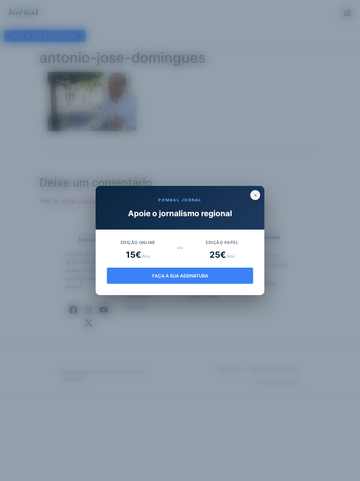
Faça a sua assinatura (180, 276)
